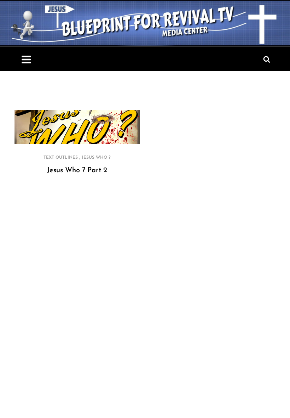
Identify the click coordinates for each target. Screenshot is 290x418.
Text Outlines (61, 158)
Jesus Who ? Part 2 (77, 170)
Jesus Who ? (96, 158)
